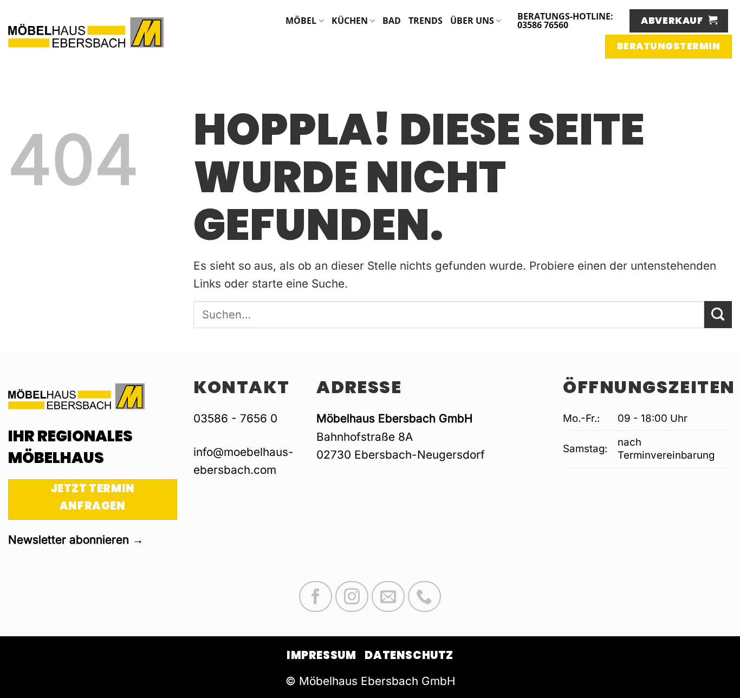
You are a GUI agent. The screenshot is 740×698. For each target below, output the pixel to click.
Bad (391, 21)
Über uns (472, 21)
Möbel (300, 21)
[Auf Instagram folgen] (351, 596)
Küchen (350, 21)
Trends (425, 21)
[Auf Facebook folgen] (315, 596)
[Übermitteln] (718, 314)
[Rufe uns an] (424, 596)
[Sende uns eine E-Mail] (388, 596)
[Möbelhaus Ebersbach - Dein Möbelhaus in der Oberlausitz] (86, 32)
